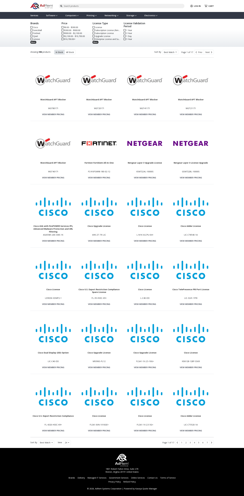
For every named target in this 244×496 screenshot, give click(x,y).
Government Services (118, 477)
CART (211, 6)
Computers (71, 15)
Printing (91, 15)
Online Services (138, 477)
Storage (130, 15)
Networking (111, 15)
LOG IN (197, 6)
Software (51, 15)
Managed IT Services (96, 477)
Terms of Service (168, 477)
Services (34, 15)
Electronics (150, 15)
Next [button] (208, 52)
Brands (71, 477)
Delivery (81, 477)
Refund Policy (129, 481)
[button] (182, 442)
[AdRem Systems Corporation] (41, 5)
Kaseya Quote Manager (146, 488)
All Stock (70, 52)
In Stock (59, 52)
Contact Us (152, 477)
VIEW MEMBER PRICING (53, 114)
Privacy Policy (114, 481)
